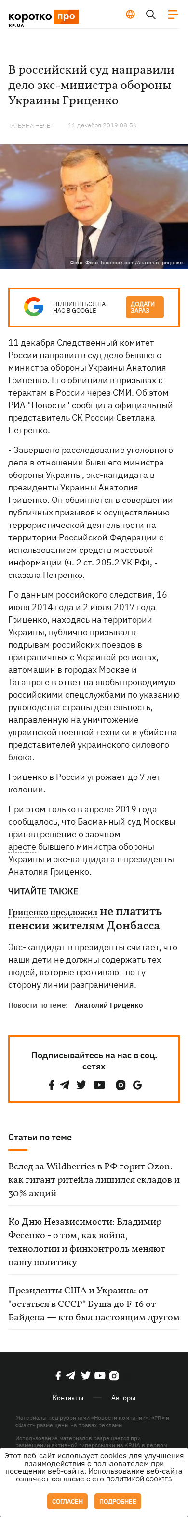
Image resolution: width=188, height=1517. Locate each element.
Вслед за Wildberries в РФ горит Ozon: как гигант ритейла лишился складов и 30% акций (94, 1180)
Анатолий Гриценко (109, 1005)
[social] (51, 1085)
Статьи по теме (40, 1136)
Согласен (67, 1501)
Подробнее (117, 1501)
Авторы (123, 1397)
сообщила (92, 405)
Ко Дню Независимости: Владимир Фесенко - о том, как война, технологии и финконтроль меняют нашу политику (86, 1242)
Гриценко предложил (52, 913)
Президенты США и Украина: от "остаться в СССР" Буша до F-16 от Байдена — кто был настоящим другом (94, 1304)
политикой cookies (139, 1479)
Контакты (68, 1397)
